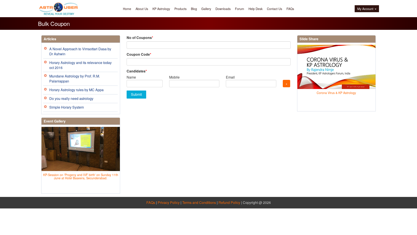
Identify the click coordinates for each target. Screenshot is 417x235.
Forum (239, 9)
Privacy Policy (169, 202)
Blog (194, 9)
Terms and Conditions (199, 202)
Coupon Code (139, 54)
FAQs (290, 9)
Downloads (223, 9)
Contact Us (274, 9)
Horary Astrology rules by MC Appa (76, 89)
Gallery (206, 9)
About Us (142, 9)
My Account (365, 9)
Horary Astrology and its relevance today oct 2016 (80, 65)
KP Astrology (161, 9)
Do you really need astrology (71, 98)
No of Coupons (140, 37)
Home (127, 9)
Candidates (137, 71)
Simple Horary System (66, 107)
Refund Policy (229, 202)
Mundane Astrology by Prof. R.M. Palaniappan (74, 79)
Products (180, 9)
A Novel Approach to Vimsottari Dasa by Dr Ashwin (80, 51)
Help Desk (255, 9)
